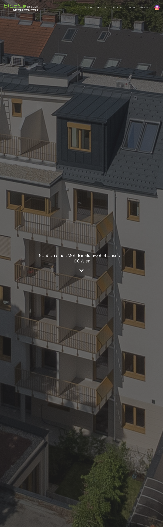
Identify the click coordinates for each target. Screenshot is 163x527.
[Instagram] (157, 7)
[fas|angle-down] (81, 270)
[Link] (20, 8)
